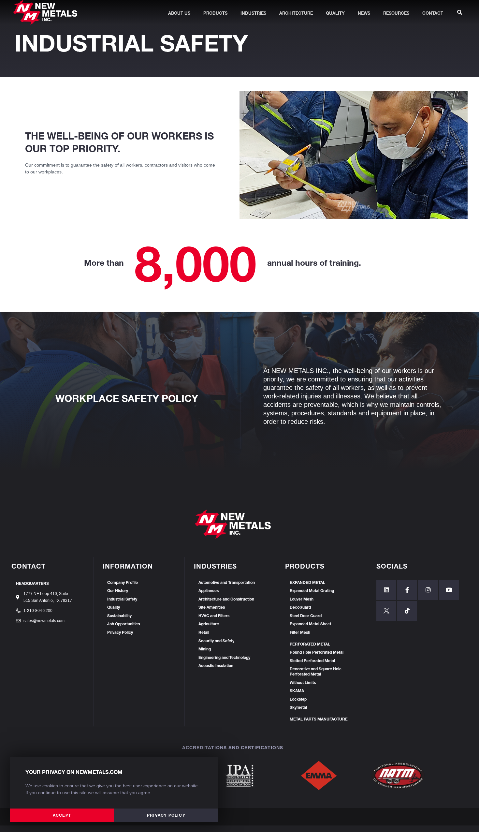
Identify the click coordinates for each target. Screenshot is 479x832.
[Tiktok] (407, 611)
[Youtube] (449, 590)
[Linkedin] (386, 590)
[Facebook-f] (407, 590)
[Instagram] (428, 590)
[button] (62, 815)
